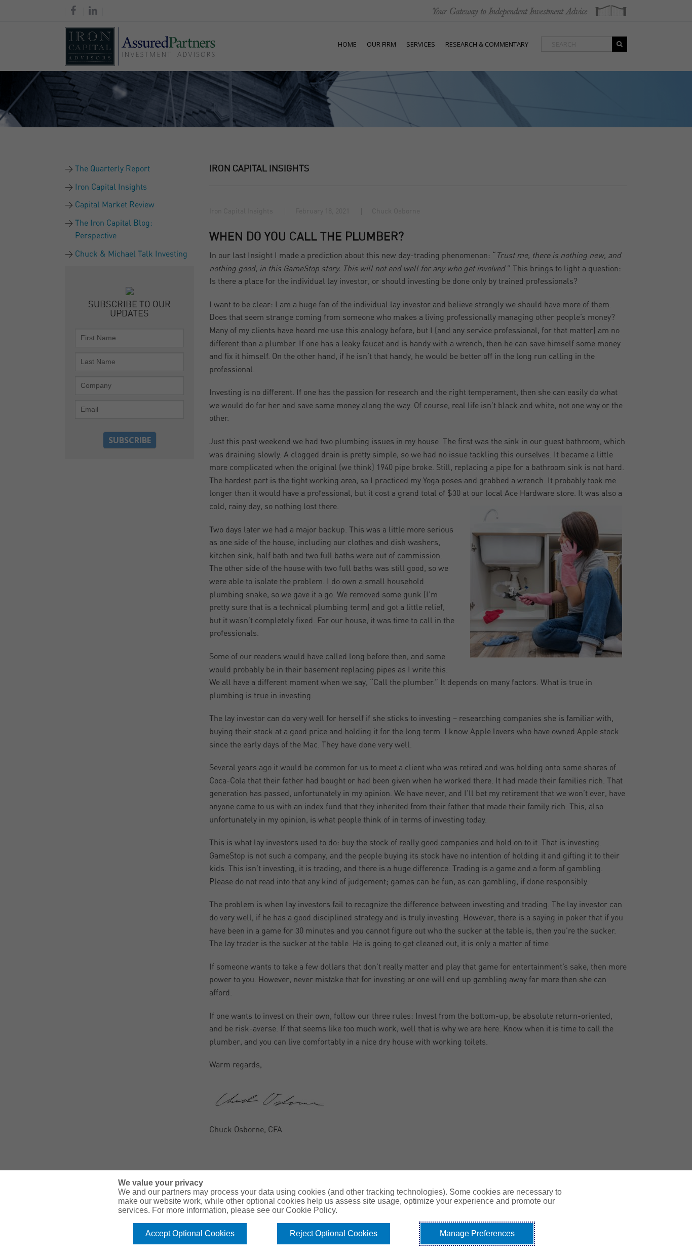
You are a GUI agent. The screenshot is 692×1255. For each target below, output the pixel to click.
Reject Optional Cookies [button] (333, 1233)
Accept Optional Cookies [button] (190, 1233)
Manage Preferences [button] (477, 1233)
